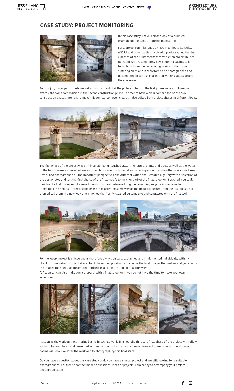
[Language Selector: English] (151, 7)
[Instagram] (190, 383)
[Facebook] (182, 383)
